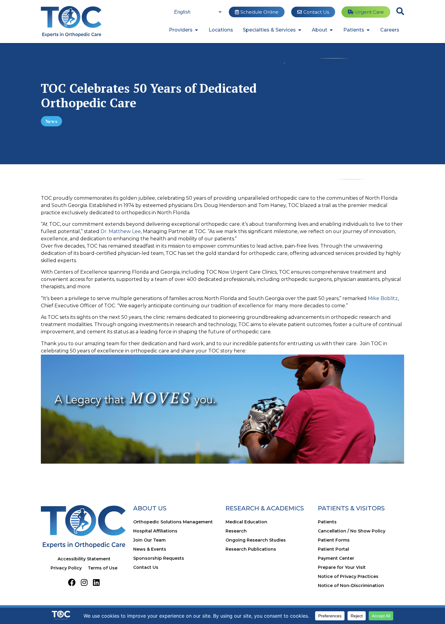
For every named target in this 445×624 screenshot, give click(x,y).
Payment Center (336, 558)
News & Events (149, 549)
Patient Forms (334, 540)
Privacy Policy (66, 568)
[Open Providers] (196, 30)
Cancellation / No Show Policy (351, 531)
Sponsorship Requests (158, 558)
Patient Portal (333, 549)
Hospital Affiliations (155, 531)
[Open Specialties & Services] (299, 30)
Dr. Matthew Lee (121, 231)
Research (236, 531)
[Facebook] (72, 582)
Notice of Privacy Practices (348, 576)
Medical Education (246, 522)
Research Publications (251, 549)
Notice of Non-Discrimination (351, 585)
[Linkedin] (96, 582)
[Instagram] (84, 582)
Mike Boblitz (383, 298)
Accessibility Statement (84, 559)
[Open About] (331, 30)
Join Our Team (149, 540)
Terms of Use (102, 568)
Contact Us (145, 567)
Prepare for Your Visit (342, 567)
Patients (327, 522)
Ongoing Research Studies (256, 540)
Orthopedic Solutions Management (173, 522)
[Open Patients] (368, 30)
